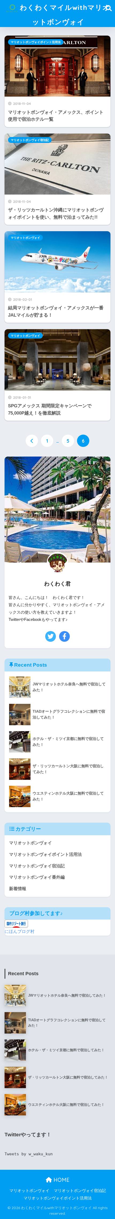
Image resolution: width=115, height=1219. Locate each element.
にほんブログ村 (19, 931)
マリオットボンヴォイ (25, 238)
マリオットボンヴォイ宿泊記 (30, 140)
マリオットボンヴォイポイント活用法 (36, 42)
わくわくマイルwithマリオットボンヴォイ (64, 14)
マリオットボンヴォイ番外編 (37, 877)
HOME (61, 1179)
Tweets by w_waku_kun (29, 1154)
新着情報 (17, 888)
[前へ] (32, 441)
